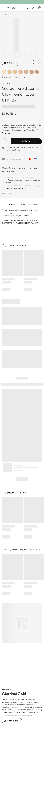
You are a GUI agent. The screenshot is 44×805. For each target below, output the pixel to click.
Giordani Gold (9, 83)
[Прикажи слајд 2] (11, 54)
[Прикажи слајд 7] (38, 54)
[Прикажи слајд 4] (22, 54)
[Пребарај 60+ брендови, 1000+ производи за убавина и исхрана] (27, 8)
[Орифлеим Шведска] (12, 8)
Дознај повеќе (7, 193)
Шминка (8, 15)
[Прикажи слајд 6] (33, 54)
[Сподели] (35, 62)
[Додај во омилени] (40, 62)
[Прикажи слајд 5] (27, 54)
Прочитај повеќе (8, 133)
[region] (22, 38)
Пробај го (12, 63)
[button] (4, 72)
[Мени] (3, 7)
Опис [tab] (12, 204)
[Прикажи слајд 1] (5, 54)
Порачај (26, 141)
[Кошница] (39, 7)
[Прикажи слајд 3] (16, 54)
